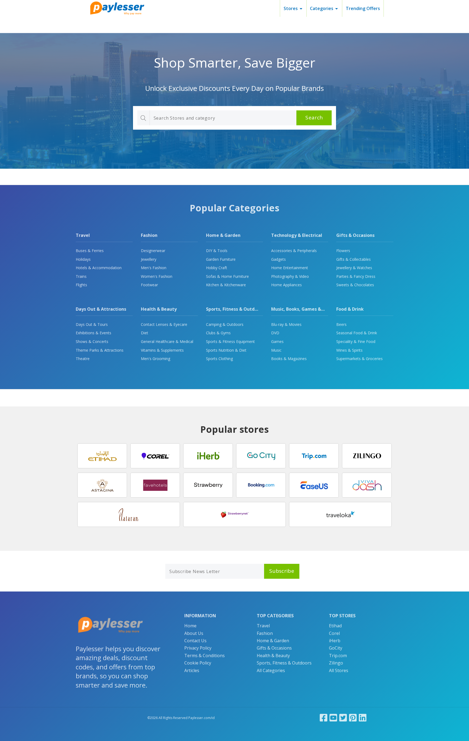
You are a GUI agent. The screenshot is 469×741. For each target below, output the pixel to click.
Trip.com (338, 656)
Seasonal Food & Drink (356, 332)
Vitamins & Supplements (162, 350)
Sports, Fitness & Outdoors (235, 309)
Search (314, 117)
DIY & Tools (216, 250)
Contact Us (195, 641)
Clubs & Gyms (218, 332)
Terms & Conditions (204, 656)
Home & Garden (223, 235)
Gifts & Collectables (353, 259)
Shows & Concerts (92, 341)
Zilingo (336, 663)
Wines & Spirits (349, 350)
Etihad (335, 626)
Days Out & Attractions (101, 309)
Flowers (343, 250)
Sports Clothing (219, 358)
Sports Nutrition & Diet (226, 350)
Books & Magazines (289, 358)
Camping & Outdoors (224, 324)
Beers (341, 324)
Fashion (149, 235)
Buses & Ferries (90, 250)
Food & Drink (350, 309)
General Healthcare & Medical (167, 341)
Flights (81, 284)
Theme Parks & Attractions (99, 350)
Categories (321, 8)
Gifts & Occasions (355, 235)
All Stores (338, 670)
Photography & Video (290, 276)
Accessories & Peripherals (294, 250)
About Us (193, 633)
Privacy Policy (197, 648)
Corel (334, 633)
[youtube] (333, 717)
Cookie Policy (197, 663)
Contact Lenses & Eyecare (164, 324)
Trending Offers (363, 8)
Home (190, 626)
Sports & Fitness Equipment (230, 341)
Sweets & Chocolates (355, 284)
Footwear (149, 284)
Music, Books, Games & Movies (304, 309)
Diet (144, 332)
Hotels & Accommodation (99, 267)
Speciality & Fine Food (355, 341)
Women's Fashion (156, 276)
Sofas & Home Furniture (227, 276)
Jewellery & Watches (354, 267)
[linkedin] (362, 717)
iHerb (334, 641)
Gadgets (278, 259)
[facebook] (323, 717)
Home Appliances (286, 284)
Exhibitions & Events (93, 332)
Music (276, 350)
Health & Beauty (159, 309)
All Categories (271, 670)
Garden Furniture (221, 259)
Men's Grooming (155, 358)
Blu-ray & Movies (286, 324)
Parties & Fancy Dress (355, 276)
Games (277, 341)
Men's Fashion (153, 267)
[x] (343, 717)
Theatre (83, 358)
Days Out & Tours (92, 324)
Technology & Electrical (296, 235)
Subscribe (281, 570)
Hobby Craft (216, 267)
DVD (275, 332)
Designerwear (153, 250)
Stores (291, 8)
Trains (81, 276)
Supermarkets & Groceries (359, 358)
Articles (191, 670)
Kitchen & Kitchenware (226, 284)
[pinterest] (353, 717)
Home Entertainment (289, 267)
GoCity (335, 648)
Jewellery (148, 259)
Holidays (83, 259)
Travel (83, 235)
